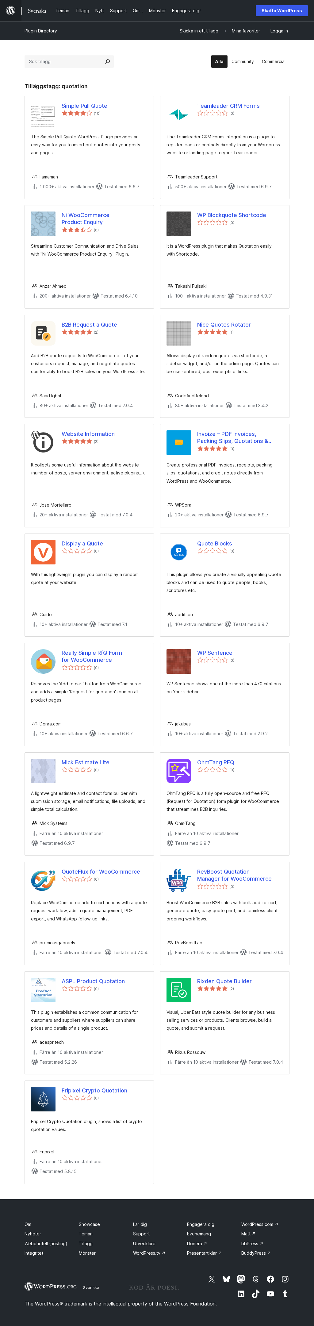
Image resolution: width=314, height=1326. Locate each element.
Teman (86, 1233)
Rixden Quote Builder (224, 981)
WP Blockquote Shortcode (231, 215)
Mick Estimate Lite (85, 762)
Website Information (88, 434)
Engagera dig (200, 1224)
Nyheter (33, 1233)
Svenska (91, 1287)
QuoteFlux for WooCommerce (101, 871)
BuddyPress (256, 1253)
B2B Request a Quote (89, 324)
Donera (197, 1243)
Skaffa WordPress (282, 10)
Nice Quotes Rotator (224, 324)
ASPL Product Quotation (93, 981)
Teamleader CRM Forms (228, 106)
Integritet (34, 1253)
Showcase (89, 1224)
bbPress (252, 1243)
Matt (248, 1233)
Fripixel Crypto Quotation (94, 1090)
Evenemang (199, 1233)
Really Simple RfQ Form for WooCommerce (92, 656)
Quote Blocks (214, 543)
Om (28, 1224)
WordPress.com (259, 1224)
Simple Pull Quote (84, 106)
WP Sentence (214, 653)
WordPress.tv (149, 1253)
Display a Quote (82, 543)
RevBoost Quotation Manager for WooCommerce (234, 875)
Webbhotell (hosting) (46, 1243)
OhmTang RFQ (215, 762)
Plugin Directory (41, 30)
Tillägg (86, 1243)
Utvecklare (144, 1243)
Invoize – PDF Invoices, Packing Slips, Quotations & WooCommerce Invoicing (232, 438)
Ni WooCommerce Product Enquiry (85, 218)
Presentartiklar (204, 1253)
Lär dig (140, 1224)
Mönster (87, 1253)
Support (141, 1233)
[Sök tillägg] (107, 61)
